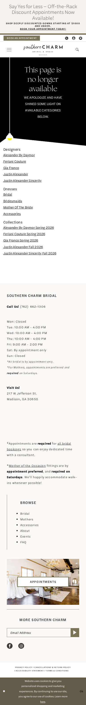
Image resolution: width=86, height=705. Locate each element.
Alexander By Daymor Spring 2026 (28, 227)
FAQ (23, 542)
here (42, 701)
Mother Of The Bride (18, 207)
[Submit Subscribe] (75, 632)
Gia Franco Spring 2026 (20, 240)
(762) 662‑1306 (33, 306)
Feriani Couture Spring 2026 (24, 234)
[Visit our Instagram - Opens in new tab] (21, 646)
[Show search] (77, 49)
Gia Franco (11, 167)
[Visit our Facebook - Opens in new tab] (10, 646)
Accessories (12, 213)
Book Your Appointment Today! (43, 28)
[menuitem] (22, 38)
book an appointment (22, 38)
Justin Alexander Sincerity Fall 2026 (29, 253)
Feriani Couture (14, 161)
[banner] (43, 49)
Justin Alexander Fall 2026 (23, 247)
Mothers (26, 519)
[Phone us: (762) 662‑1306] (66, 38)
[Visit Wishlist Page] (80, 38)
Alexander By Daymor (19, 155)
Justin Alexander (15, 174)
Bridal (7, 194)
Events (25, 536)
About (25, 531)
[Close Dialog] (4, 691)
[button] (73, 38)
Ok (82, 691)
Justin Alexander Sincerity (22, 180)
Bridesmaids (12, 201)
